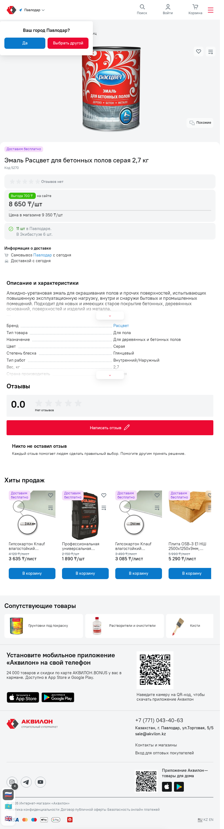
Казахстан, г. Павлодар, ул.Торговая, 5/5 (174, 728)
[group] (25, 181)
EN (211, 820)
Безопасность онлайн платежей (133, 810)
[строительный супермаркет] (11, 10)
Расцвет (121, 325)
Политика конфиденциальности (33, 810)
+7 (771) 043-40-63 (159, 720)
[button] (199, 51)
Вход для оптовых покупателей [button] (164, 753)
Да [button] (25, 43)
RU (200, 820)
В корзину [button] (31, 573)
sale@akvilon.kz (150, 734)
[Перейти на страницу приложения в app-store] (23, 698)
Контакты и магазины (156, 745)
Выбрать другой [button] (68, 43)
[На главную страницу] (33, 736)
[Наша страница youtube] (40, 782)
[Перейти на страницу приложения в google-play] (58, 698)
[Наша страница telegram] (26, 782)
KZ (206, 820)
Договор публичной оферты (83, 810)
